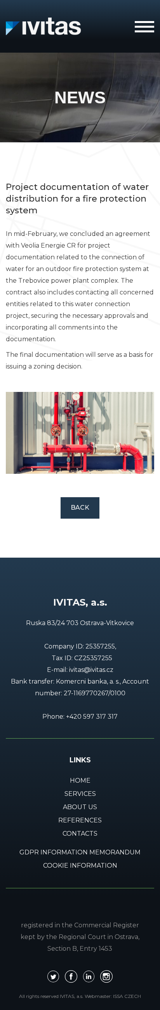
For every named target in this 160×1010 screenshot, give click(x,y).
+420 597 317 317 (92, 716)
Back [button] (80, 507)
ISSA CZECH (127, 996)
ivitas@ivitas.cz (91, 669)
